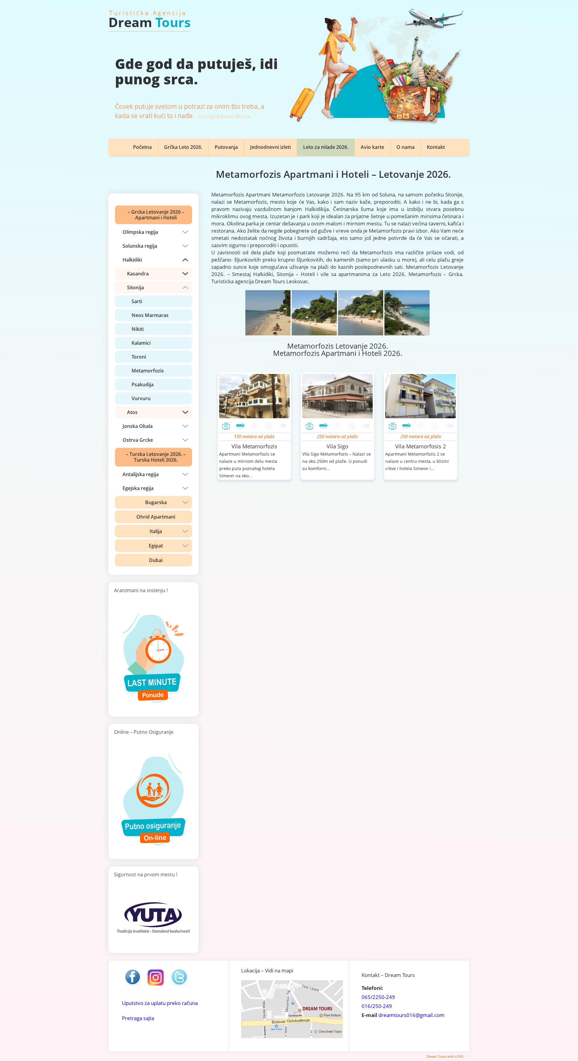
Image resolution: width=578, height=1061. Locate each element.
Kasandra (138, 273)
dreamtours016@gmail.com (411, 1015)
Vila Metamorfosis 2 (420, 446)
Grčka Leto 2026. (183, 147)
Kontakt (436, 147)
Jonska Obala (138, 426)
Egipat (156, 545)
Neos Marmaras (150, 315)
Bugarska (156, 502)
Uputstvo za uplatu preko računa (160, 1003)
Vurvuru (141, 398)
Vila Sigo (337, 446)
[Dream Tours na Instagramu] (155, 985)
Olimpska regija (140, 232)
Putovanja (226, 147)
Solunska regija (140, 246)
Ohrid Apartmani (155, 516)
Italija (156, 531)
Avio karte (372, 147)
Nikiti (138, 329)
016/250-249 (377, 1006)
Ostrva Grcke (138, 440)
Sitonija (135, 287)
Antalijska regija (141, 474)
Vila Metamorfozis (254, 446)
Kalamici (141, 343)
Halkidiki (132, 259)
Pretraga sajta (138, 1018)
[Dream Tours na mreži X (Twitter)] (179, 985)
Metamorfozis (148, 370)
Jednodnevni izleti (270, 147)
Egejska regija (138, 488)
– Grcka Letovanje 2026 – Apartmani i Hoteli (156, 215)
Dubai (156, 560)
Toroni (139, 356)
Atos (132, 412)
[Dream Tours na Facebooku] (132, 985)
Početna (142, 147)
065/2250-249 (378, 997)
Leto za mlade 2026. (325, 147)
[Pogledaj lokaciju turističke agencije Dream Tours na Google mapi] (292, 1036)
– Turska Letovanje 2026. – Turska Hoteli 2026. (156, 457)
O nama (405, 147)
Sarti (137, 301)
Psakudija (143, 384)
